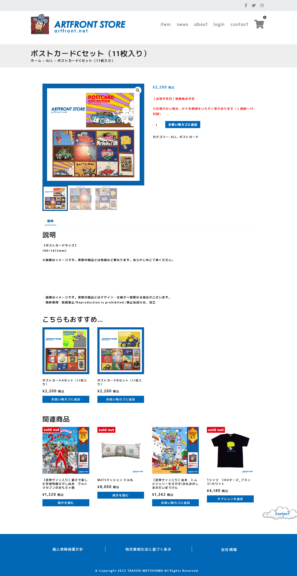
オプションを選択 (230, 499)
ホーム (36, 60)
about (201, 24)
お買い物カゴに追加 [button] (65, 399)
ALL (49, 60)
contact (240, 24)
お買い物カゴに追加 (182, 124)
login (219, 24)
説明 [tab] (50, 221)
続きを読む (66, 502)
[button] (137, 90)
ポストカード (189, 137)
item (166, 24)
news (182, 24)
